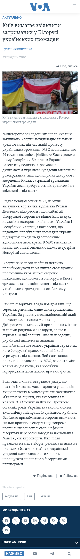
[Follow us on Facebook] (6, 521)
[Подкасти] (63, 521)
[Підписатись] (6, 530)
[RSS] (54, 521)
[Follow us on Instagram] (35, 521)
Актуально (12, 18)
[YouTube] (35, 554)
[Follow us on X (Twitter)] (16, 521)
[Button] (67, 66)
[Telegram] (52, 554)
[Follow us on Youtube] (25, 521)
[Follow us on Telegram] (44, 521)
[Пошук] (69, 554)
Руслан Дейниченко (17, 49)
